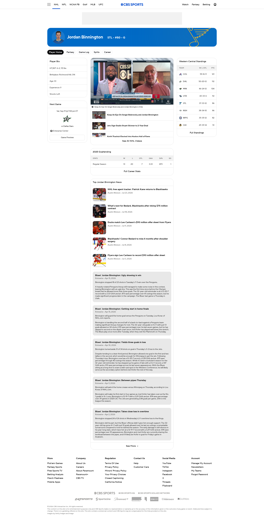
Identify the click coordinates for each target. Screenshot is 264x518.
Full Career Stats (132, 171)
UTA (185, 96)
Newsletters (197, 467)
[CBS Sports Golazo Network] (154, 492)
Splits (96, 52)
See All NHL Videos (132, 141)
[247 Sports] (84, 498)
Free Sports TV (54, 470)
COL (185, 74)
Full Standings (197, 132)
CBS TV (80, 478)
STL (184, 103)
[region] (132, 81)
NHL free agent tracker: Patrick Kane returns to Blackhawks (138, 189)
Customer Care (141, 467)
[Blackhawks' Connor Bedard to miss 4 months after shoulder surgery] (99, 244)
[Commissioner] (139, 498)
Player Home (55, 52)
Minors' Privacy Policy (115, 470)
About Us (80, 463)
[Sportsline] (103, 498)
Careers (80, 467)
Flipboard (167, 485)
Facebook (167, 474)
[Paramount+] (121, 498)
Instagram (167, 470)
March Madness (55, 478)
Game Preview (67, 137)
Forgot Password (199, 474)
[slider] (132, 96)
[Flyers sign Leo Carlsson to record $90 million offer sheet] (99, 260)
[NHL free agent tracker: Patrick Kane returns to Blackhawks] (99, 194)
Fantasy (70, 52)
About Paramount (85, 470)
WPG (185, 118)
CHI (184, 125)
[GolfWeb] (183, 499)
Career (107, 52)
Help (136, 463)
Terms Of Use (112, 463)
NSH (185, 110)
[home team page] (67, 118)
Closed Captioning (114, 475)
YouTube (166, 463)
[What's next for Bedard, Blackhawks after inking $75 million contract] (99, 211)
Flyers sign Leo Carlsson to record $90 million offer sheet (136, 255)
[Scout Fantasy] (168, 499)
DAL (185, 81)
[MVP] (154, 498)
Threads (166, 482)
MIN (185, 89)
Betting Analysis (55, 474)
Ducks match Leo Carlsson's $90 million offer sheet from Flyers (139, 222)
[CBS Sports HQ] (127, 492)
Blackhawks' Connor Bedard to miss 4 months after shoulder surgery (138, 240)
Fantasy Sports (54, 467)
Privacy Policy (112, 467)
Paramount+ (82, 474)
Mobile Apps (53, 482)
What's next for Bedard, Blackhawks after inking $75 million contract (138, 207)
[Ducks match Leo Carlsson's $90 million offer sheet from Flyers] (99, 227)
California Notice (113, 479)
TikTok (165, 467)
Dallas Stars (68, 126)
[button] (49, 4)
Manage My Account (201, 463)
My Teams (196, 470)
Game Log (84, 52)
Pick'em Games (55, 463)
